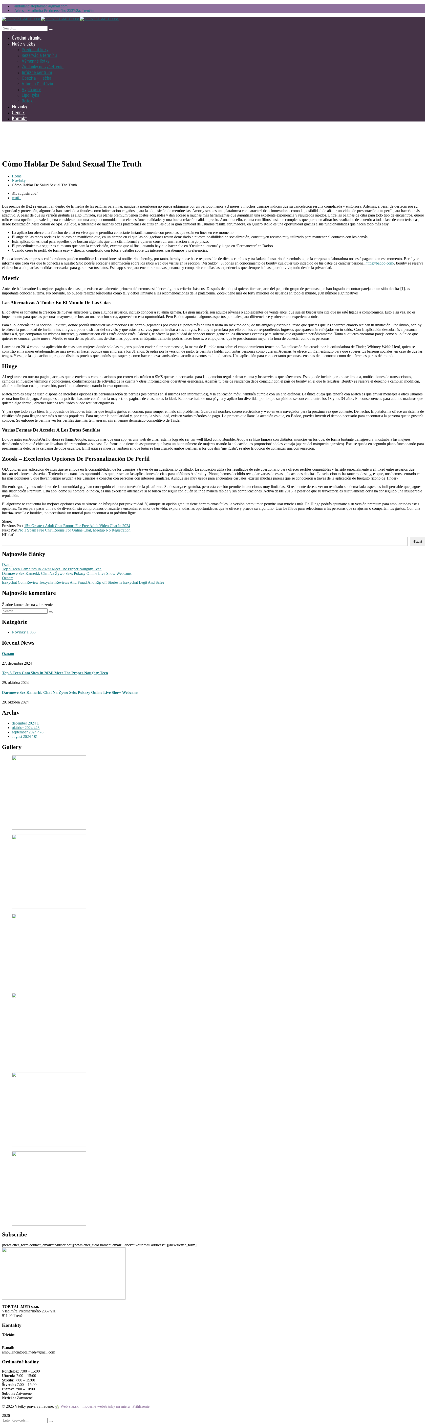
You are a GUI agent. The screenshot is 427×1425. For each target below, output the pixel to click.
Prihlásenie (140, 1406)
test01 (16, 198)
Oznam (7, 564)
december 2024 (25, 723)
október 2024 (26, 727)
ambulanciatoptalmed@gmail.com (40, 6)
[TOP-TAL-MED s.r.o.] (21, 19)
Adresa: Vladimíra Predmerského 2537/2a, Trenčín (54, 10)
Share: (7, 521)
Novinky (19, 180)
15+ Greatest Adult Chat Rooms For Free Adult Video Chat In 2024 (77, 526)
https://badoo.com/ (379, 263)
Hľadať (8, 534)
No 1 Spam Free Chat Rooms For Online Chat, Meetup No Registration (74, 530)
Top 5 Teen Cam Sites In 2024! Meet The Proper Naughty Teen (52, 569)
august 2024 (25, 736)
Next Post (9, 530)
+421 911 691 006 (16, 1339)
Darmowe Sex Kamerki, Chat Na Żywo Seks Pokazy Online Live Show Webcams (66, 573)
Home (16, 176)
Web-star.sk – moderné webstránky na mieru (95, 1406)
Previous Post (12, 526)
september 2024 (27, 732)
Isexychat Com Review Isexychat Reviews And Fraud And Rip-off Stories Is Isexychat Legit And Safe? (83, 582)
